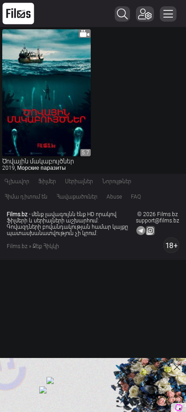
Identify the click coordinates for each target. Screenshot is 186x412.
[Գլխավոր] (18, 13)
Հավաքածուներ (77, 197)
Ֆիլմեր (47, 181)
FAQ (136, 197)
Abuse (114, 197)
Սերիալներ (79, 181)
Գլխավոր (17, 181)
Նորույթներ (116, 181)
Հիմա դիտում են (26, 197)
